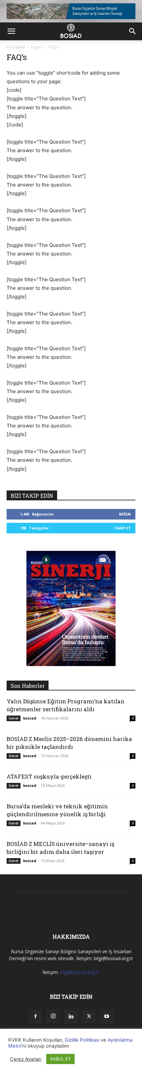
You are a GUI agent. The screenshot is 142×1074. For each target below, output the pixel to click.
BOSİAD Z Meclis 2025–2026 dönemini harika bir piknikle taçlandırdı (69, 743)
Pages (36, 47)
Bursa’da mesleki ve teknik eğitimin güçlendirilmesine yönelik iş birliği (57, 810)
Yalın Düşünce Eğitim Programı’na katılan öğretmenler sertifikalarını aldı (65, 705)
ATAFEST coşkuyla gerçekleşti (49, 776)
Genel (13, 718)
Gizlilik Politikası (82, 1040)
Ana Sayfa (16, 47)
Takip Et (122, 527)
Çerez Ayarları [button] (25, 1059)
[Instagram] (53, 1016)
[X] (88, 1016)
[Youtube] (106, 1016)
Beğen (125, 514)
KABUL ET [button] (60, 1058)
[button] (11, 31)
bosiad (29, 718)
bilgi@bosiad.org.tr (79, 972)
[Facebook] (35, 1016)
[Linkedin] (71, 1016)
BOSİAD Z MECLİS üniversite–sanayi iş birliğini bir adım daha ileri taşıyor (60, 848)
